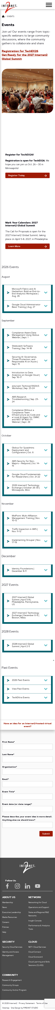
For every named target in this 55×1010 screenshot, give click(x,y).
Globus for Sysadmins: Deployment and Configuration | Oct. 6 (23, 450)
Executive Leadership (11, 912)
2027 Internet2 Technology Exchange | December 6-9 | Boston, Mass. (25, 615)
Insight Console (35, 921)
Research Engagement (12, 980)
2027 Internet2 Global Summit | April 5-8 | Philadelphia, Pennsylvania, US (25, 601)
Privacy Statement (27, 1003)
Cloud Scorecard (35, 957)
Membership (7, 903)
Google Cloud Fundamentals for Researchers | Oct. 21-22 (26, 476)
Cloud (32, 942)
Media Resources (9, 917)
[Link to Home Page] (3, 17)
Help (4, 932)
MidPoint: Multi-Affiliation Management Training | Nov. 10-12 (26, 518)
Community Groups (10, 985)
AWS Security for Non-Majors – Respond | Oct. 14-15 (26, 463)
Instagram (17, 886)
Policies (5, 927)
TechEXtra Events (21, 698)
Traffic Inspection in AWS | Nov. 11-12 (25, 530)
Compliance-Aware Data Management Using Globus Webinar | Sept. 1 (25, 335)
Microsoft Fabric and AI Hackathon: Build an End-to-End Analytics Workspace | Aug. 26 (26, 292)
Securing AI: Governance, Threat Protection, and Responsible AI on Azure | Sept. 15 (25, 360)
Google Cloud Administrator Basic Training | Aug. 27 (26, 306)
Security (8, 942)
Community (10, 975)
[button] (9, 6)
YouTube (37, 886)
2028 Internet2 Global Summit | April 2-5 (23, 645)
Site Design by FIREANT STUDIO (24, 1008)
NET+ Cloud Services (37, 947)
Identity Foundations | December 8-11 (23, 570)
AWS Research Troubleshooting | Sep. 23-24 (25, 399)
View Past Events (20, 689)
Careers (5, 922)
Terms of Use (42, 1003)
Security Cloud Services (12, 947)
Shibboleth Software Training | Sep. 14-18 (22, 347)
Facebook (7, 886)
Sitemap (5, 1008)
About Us (8, 897)
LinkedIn (27, 886)
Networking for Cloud (37, 903)
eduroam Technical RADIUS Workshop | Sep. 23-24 (25, 387)
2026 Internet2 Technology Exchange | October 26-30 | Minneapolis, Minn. (26, 487)
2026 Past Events (21, 680)
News (4, 907)
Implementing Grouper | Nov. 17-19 (26, 541)
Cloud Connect (34, 952)
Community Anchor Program (14, 990)
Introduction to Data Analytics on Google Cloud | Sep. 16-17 (26, 375)
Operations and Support (38, 907)
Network (34, 897)
